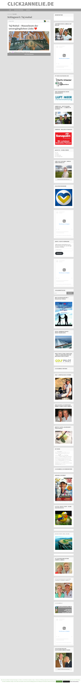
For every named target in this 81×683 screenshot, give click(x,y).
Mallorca (70, 456)
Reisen (57, 154)
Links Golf (67, 456)
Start (10, 9)
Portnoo (65, 460)
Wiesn (65, 464)
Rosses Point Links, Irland (62, 534)
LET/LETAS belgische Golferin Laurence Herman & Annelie (63, 579)
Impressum (28, 9)
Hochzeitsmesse (57, 456)
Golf (57, 152)
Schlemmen (58, 155)
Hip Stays (66, 455)
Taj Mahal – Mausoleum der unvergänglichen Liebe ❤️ (23, 27)
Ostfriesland (61, 460)
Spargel (64, 461)
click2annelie (58, 603)
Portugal (70, 460)
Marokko (56, 457)
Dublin (62, 453)
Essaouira (56, 455)
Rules (56, 461)
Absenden (59, 253)
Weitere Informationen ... (74, 681)
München (56, 459)
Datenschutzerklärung (18, 9)
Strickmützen (57, 462)
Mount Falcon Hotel (68, 457)
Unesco (70, 462)
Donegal (59, 453)
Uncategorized (59, 156)
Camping (56, 453)
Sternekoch (67, 461)
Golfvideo (62, 455)
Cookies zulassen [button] (59, 681)
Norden (63, 459)
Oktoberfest (56, 460)
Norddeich (59, 459)
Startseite (9, 14)
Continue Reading (29, 54)
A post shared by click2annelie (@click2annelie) (64, 69)
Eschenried (68, 453)
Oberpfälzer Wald (68, 459)
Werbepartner (58, 464)
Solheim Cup (61, 461)
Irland (60, 456)
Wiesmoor (62, 464)
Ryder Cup (58, 461)
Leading (63, 456)
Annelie (47, 21)
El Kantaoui (64, 453)
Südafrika (64, 462)
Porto (67, 460)
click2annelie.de (30, 3)
